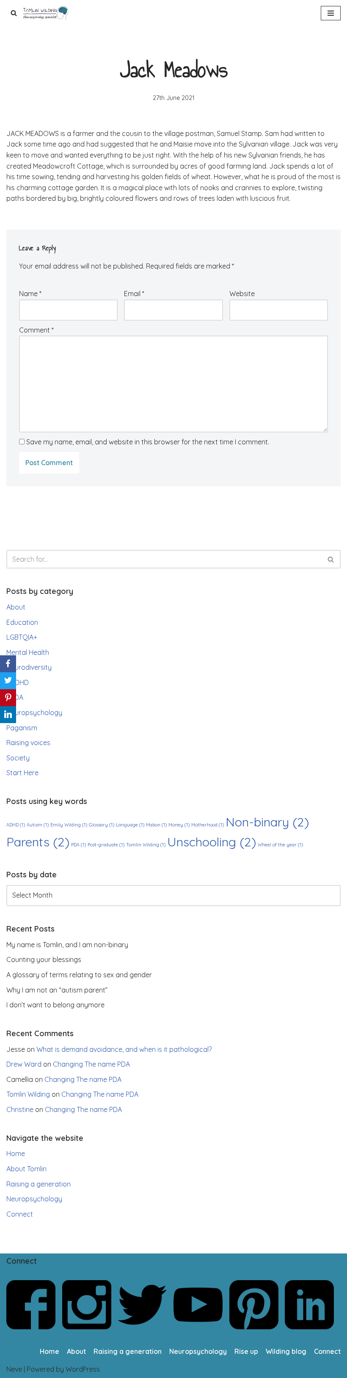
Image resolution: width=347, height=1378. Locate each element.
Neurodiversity (29, 667)
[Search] (14, 13)
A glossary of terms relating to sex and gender (79, 974)
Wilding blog (286, 1351)
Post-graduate (106, 845)
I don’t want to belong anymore (55, 1005)
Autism (38, 825)
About (15, 607)
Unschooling (211, 841)
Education (22, 622)
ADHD (20, 682)
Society (18, 758)
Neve (14, 1369)
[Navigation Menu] (331, 13)
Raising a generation (38, 1184)
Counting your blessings (43, 959)
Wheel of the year (280, 845)
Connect (19, 1214)
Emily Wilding (68, 825)
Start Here (22, 772)
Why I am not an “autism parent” (56, 990)
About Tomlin (26, 1169)
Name (30, 293)
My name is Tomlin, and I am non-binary (67, 944)
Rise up (246, 1351)
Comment (36, 330)
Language (130, 825)
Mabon (156, 825)
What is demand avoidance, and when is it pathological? (124, 1049)
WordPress (83, 1369)
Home (15, 1153)
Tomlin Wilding (145, 845)
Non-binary (267, 821)
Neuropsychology (34, 712)
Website (242, 293)
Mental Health (27, 652)
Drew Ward (23, 1064)
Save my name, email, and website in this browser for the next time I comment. (147, 442)
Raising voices (28, 742)
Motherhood (207, 825)
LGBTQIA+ (21, 637)
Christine (19, 1109)
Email (134, 293)
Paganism (21, 728)
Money (179, 825)
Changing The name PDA (91, 1064)
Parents (37, 841)
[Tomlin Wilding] (46, 13)
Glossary (101, 825)
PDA (17, 697)
